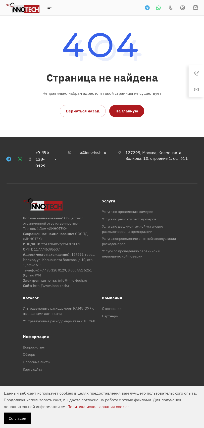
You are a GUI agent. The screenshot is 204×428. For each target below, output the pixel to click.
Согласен (17, 418)
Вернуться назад (83, 110)
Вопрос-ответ (34, 347)
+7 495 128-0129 (42, 159)
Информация (36, 336)
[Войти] (182, 7)
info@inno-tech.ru (90, 152)
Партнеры (110, 316)
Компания (112, 297)
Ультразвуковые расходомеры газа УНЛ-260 (59, 321)
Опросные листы (36, 362)
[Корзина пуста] (195, 7)
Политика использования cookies (98, 406)
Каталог (31, 297)
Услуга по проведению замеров (127, 211)
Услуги (108, 200)
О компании (111, 308)
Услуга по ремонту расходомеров (129, 219)
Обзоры (29, 354)
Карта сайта (32, 369)
